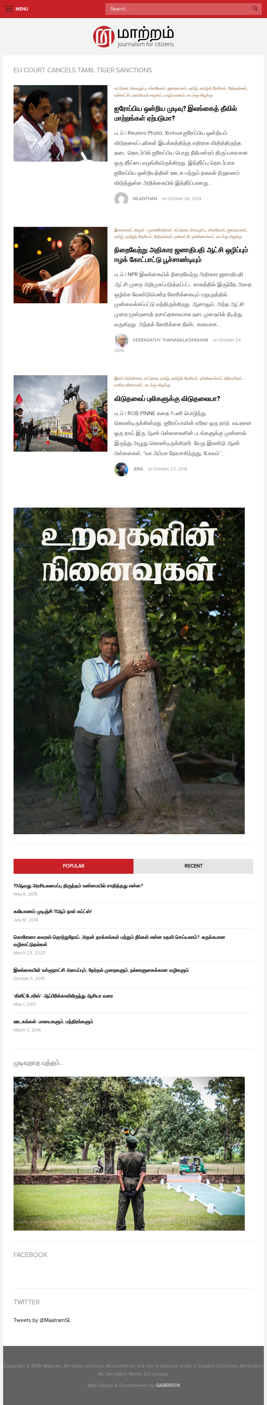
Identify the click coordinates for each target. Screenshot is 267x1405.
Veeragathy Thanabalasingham (170, 340)
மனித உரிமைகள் (128, 385)
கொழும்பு (138, 88)
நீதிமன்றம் (233, 378)
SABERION (168, 1385)
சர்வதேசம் (156, 88)
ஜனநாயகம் (177, 88)
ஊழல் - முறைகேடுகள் (153, 230)
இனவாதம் (123, 230)
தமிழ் (193, 88)
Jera (138, 469)
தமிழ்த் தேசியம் (213, 88)
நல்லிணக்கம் (203, 236)
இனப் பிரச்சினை (128, 378)
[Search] (255, 9)
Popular (73, 866)
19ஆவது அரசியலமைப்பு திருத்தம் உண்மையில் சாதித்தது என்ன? (78, 886)
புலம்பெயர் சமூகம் (147, 95)
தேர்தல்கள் (237, 88)
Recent (194, 866)
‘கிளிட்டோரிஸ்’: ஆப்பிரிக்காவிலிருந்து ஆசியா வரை (63, 996)
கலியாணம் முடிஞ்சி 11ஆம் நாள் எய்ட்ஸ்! (52, 911)
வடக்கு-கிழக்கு (200, 95)
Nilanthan (145, 199)
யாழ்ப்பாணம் (174, 95)
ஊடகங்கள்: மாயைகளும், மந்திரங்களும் (53, 1022)
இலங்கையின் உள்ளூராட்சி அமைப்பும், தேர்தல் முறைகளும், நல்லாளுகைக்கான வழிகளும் (101, 970)
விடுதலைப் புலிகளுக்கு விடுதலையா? (167, 399)
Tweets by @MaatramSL (42, 1320)
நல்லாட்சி (122, 95)
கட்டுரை (121, 88)
